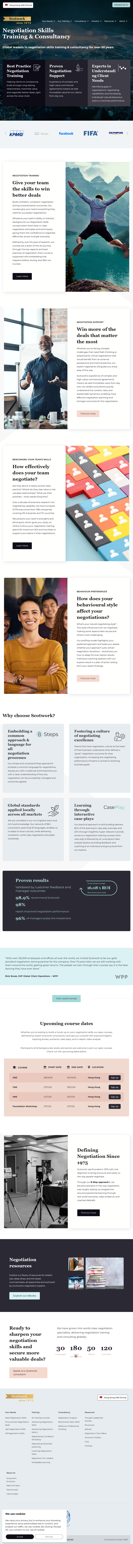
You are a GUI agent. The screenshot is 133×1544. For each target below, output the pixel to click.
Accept (20, 1536)
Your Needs (47, 21)
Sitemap (69, 1539)
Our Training (63, 21)
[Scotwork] (19, 1397)
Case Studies (12, 1494)
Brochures (89, 1425)
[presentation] (5, 133)
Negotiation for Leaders (42, 1458)
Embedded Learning (41, 1462)
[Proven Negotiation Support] (66, 81)
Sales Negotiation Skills (15, 1418)
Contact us (119, 5)
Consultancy (80, 21)
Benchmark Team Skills (69, 1422)
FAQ (87, 1441)
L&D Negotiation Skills (15, 1429)
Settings (49, 1536)
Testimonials (12, 1490)
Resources (109, 21)
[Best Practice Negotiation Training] (24, 81)
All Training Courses (41, 1418)
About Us (10, 1473)
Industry (95, 21)
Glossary (89, 1446)
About (122, 21)
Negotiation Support (67, 1418)
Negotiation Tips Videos (96, 1433)
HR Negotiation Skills (15, 1433)
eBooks (88, 1429)
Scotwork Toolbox (93, 1437)
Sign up (114, 1077)
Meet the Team (13, 1485)
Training (35, 1412)
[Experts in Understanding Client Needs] (109, 83)
